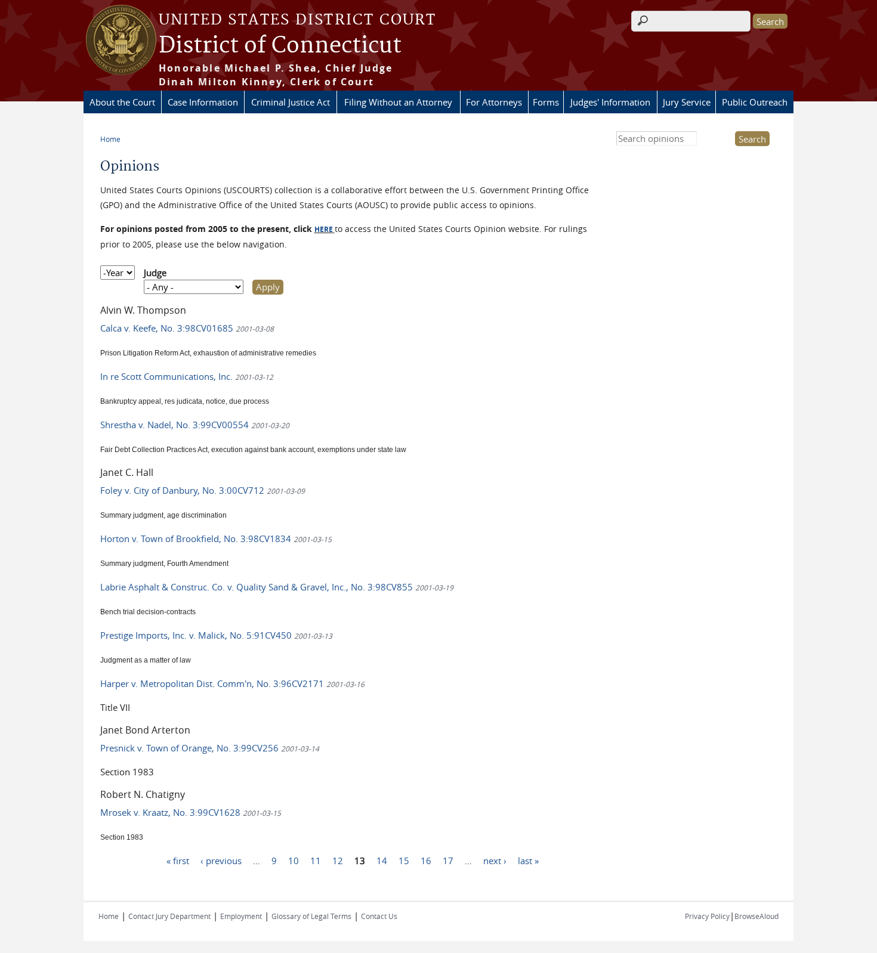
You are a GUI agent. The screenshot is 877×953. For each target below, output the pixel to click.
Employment (241, 916)
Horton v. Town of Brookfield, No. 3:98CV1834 (216, 538)
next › (495, 861)
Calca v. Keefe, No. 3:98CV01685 (187, 328)
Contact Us (379, 916)
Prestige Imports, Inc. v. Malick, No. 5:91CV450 (216, 635)
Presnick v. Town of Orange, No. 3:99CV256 (209, 748)
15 (404, 861)
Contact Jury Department (169, 916)
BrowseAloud (756, 916)
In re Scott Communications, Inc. (186, 376)
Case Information (203, 102)
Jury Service (687, 102)
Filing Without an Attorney (398, 102)
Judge (155, 273)
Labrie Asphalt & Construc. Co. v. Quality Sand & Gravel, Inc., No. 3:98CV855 (276, 587)
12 (337, 861)
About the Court (122, 102)
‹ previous (221, 861)
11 (315, 861)
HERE (323, 229)
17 (448, 861)
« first (177, 861)
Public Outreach (755, 102)
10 (293, 861)
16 (426, 861)
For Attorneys (494, 102)
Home (110, 139)
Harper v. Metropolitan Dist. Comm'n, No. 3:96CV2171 (232, 683)
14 (381, 861)
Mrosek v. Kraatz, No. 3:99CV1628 (190, 812)
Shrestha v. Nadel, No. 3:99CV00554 (194, 425)
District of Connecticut (280, 46)
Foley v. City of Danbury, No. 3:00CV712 (202, 490)
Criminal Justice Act (290, 102)
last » (528, 861)
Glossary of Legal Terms (311, 916)
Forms (546, 102)
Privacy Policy (707, 916)
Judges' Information (610, 102)
